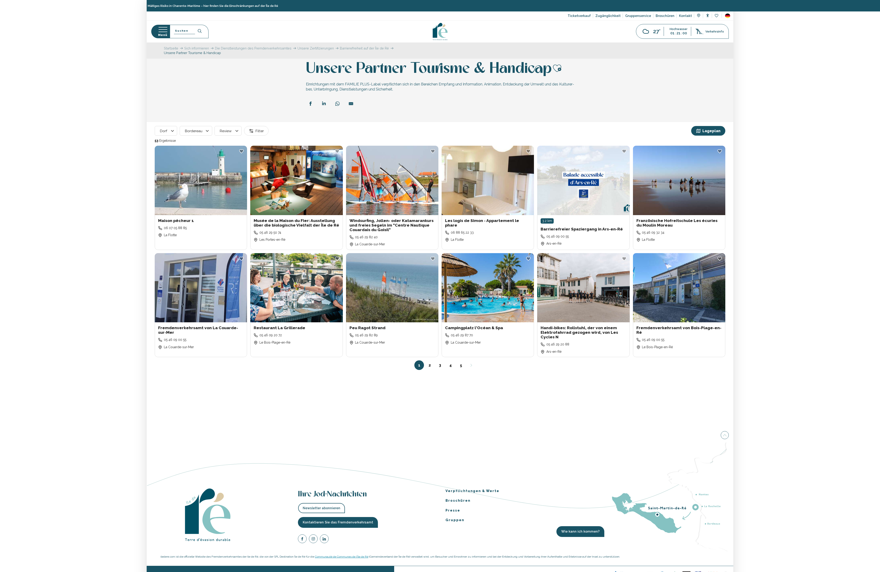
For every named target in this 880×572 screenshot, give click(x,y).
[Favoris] (717, 16)
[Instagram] (313, 539)
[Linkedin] (324, 539)
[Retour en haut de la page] (725, 435)
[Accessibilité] (707, 15)
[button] (727, 16)
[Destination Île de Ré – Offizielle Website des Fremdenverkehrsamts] (440, 31)
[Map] (698, 16)
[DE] (727, 16)
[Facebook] (302, 539)
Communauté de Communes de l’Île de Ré (341, 556)
